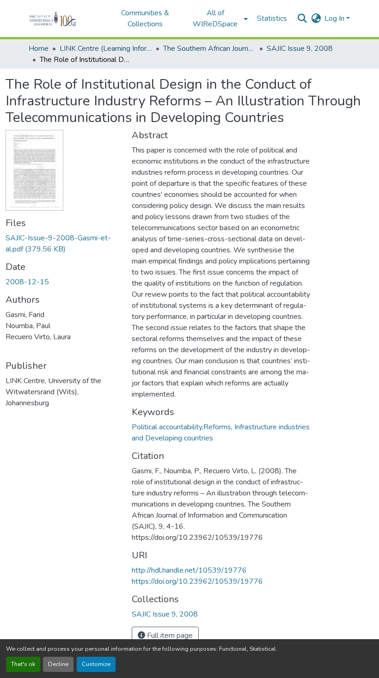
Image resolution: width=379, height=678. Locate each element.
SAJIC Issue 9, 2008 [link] (300, 48)
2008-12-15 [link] (27, 282)
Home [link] (39, 48)
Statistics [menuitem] (272, 18)
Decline (58, 664)
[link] (63, 243)
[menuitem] (218, 18)
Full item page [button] (169, 635)
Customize (96, 664)
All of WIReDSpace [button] (215, 18)
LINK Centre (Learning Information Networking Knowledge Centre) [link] (106, 48)
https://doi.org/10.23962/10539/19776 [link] (197, 581)
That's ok (23, 664)
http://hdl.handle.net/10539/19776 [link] (189, 570)
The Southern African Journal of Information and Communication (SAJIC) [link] (209, 48)
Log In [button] (335, 18)
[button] (65, 18)
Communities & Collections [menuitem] (145, 18)
